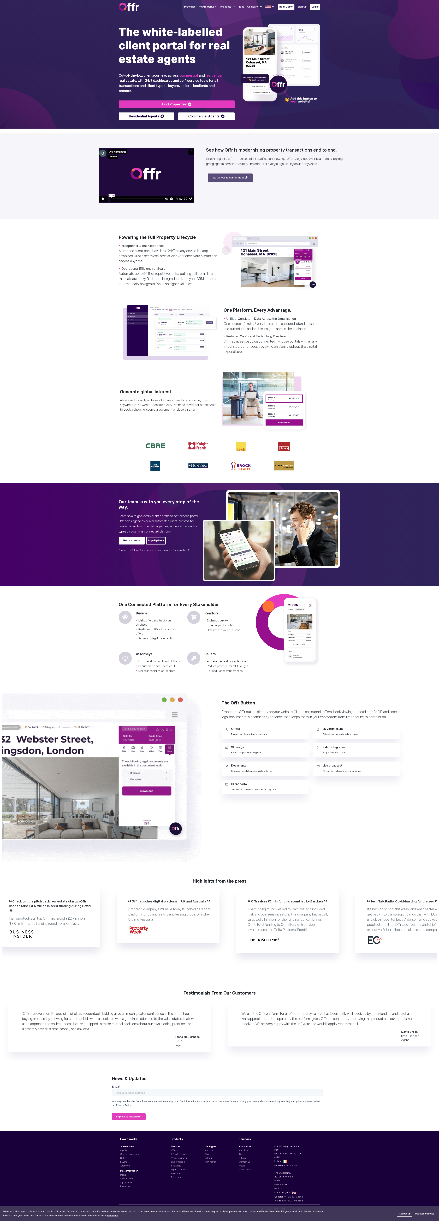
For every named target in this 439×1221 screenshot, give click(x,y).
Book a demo (131, 540)
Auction (209, 1150)
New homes (210, 1162)
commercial (188, 75)
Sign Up (302, 7)
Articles (242, 1158)
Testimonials (245, 1170)
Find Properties (174, 104)
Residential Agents (144, 116)
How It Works (206, 7)
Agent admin (126, 1183)
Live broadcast (178, 1162)
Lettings (209, 1158)
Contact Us (244, 1162)
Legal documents (179, 1170)
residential (214, 75)
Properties (189, 7)
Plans (241, 7)
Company (253, 7)
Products (225, 7)
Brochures (176, 1173)
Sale (207, 1154)
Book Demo (286, 7)
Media (242, 1166)
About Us (243, 1150)
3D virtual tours (179, 1154)
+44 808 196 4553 (293, 1201)
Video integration (179, 1158)
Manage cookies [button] (424, 1213)
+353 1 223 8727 (293, 1165)
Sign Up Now (156, 540)
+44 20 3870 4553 (293, 1197)
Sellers (123, 1158)
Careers (243, 1154)
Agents (123, 1150)
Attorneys (125, 1166)
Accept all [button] (405, 1213)
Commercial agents (129, 1154)
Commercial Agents (204, 116)
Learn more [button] (112, 1215)
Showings (176, 1166)
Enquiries (176, 1177)
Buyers (123, 1162)
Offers (174, 1150)
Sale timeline (126, 1179)
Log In (315, 7)
